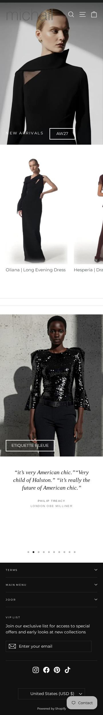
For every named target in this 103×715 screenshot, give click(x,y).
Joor (11, 599)
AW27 (62, 133)
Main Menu (16, 584)
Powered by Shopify (51, 708)
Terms (12, 569)
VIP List (13, 617)
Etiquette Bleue (30, 445)
